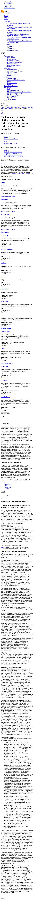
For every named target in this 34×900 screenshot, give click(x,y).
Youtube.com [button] (4, 366)
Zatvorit (3, 163)
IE (4, 482)
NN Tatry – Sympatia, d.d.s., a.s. (15, 93)
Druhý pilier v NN (12, 69)
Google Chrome (8, 484)
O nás (8, 89)
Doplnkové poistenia (12, 63)
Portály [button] (8, 44)
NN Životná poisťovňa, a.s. (14, 90)
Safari (5, 485)
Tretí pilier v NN (11, 78)
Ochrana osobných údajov (11, 139)
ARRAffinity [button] (4, 235)
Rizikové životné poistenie (14, 60)
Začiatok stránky (8, 2)
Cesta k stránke (8, 5)
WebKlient (12, 46)
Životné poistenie (8, 56)
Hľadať (3, 103)
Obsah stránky (7, 6)
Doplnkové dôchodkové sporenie (16, 80)
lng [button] (1, 276)
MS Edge (6, 488)
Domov (3, 107)
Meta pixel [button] (4, 380)
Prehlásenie (7, 141)
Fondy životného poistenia (14, 65)
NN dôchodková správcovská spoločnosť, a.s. (19, 92)
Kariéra (6, 19)
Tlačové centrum (11, 99)
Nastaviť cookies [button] (8, 144)
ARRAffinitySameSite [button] (7, 249)
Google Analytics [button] (5, 331)
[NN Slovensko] (4, 13)
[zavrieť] (1, 420)
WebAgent (12, 48)
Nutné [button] (3, 182)
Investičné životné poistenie (14, 62)
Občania (6, 16)
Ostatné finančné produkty (11, 86)
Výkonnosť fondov (12, 72)
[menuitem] (20, 24)
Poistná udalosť (11, 57)
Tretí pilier (6, 77)
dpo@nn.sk (4, 547)
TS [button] (1, 315)
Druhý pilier (7, 68)
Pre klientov (10, 66)
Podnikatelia (7, 17)
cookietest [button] (3, 263)
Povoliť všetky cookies (6, 176)
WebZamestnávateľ (14, 50)
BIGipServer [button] (4, 301)
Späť (2, 113)
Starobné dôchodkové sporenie (15, 71)
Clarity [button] (3, 348)
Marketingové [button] (5, 214)
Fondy (9, 81)
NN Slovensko (8, 87)
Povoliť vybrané (5, 413)
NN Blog (6, 150)
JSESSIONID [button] (4, 289)
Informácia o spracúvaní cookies (24, 173)
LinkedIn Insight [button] (5, 397)
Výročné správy (11, 98)
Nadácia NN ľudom (12, 96)
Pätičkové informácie (9, 8)
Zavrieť (3, 491)
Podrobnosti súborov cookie (8, 196)
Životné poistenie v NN (13, 59)
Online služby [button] (7, 21)
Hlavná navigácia (8, 3)
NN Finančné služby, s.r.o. (14, 95)
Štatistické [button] (4, 199)
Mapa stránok (7, 136)
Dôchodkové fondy (12, 74)
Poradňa (6, 137)
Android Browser (8, 487)
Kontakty (6, 100)
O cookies (13, 173)
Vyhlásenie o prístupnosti (10, 143)
